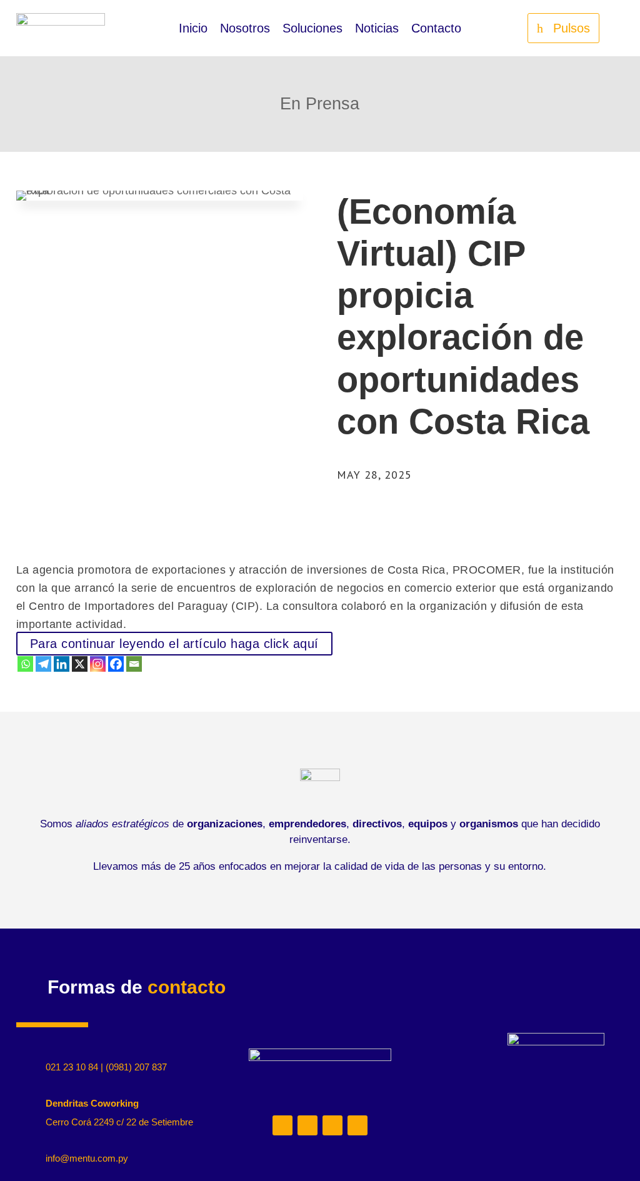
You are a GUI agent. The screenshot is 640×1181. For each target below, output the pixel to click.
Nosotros (245, 29)
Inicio (193, 29)
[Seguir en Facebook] (358, 1125)
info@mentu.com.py (87, 1158)
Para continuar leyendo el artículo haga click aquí (174, 643)
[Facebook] (116, 664)
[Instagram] (98, 664)
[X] (80, 664)
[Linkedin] (61, 664)
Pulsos (571, 28)
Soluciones (312, 29)
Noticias (377, 29)
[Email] (134, 664)
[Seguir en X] (332, 1125)
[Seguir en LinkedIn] (282, 1125)
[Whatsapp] (25, 664)
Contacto (436, 29)
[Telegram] (43, 664)
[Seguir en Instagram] (308, 1125)
